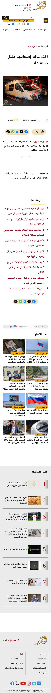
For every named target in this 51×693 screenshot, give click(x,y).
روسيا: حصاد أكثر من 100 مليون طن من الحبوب (37, 412)
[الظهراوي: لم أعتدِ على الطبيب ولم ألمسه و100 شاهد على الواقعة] (14, 427)
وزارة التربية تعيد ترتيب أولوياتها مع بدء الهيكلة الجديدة (14, 413)
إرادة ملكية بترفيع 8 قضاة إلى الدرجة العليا (17, 484)
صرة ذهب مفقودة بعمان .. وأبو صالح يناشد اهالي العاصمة (16, 500)
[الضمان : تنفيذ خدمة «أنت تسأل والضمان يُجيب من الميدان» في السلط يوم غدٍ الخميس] (34, 533)
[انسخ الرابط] (8, 132)
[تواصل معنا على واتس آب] (18, 24)
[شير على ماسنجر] (17, 132)
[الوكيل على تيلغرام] (34, 683)
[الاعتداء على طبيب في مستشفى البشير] (34, 582)
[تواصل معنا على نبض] (28, 24)
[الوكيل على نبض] (39, 683)
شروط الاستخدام (39, 668)
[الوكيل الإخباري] (39, 6)
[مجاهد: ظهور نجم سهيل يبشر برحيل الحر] (34, 565)
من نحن (43, 654)
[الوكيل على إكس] (17, 683)
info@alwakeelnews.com (14, 668)
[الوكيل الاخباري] (40, 640)
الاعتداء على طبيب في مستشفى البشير (17, 582)
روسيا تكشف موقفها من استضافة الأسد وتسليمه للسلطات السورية (15, 359)
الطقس (16, 30)
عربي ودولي (41, 353)
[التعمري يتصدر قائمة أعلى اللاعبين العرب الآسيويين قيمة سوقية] (34, 516)
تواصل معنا (41, 663)
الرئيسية (44, 46)
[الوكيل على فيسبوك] (12, 683)
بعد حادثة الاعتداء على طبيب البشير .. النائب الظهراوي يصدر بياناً (17, 598)
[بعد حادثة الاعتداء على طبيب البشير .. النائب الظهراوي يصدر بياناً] (34, 598)
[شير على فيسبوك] (26, 132)
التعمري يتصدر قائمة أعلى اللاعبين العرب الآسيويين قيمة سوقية (16, 517)
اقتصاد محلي (29, 30)
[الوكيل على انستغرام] (29, 683)
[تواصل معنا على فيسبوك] (13, 24)
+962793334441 (17, 659)
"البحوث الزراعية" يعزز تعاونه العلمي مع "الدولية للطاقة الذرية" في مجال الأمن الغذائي (25, 267)
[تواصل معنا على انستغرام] (23, 24)
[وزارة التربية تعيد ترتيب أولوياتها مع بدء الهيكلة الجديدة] (14, 400)
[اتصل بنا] (8, 24)
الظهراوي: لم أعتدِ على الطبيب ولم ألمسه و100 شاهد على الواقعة (14, 440)
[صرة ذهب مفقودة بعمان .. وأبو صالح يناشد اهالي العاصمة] (34, 500)
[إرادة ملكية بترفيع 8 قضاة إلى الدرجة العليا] (34, 484)
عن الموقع (42, 659)
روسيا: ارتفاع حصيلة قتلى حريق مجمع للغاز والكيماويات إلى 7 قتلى (37, 359)
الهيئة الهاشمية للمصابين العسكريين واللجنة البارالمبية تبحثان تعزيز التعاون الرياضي (14, 386)
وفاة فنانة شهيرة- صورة (15, 549)
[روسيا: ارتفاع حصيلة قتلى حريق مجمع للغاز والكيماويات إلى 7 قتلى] (37, 346)
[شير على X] (21, 132)
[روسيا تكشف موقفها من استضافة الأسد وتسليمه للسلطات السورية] (14, 346)
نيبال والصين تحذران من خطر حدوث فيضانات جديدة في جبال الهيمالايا (37, 386)
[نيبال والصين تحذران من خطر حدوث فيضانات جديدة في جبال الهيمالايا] (37, 373)
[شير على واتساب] (13, 132)
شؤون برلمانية (17, 434)
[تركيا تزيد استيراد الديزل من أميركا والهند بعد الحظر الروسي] (37, 427)
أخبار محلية (43, 30)
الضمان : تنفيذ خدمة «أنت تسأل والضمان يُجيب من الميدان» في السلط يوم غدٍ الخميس (15, 532)
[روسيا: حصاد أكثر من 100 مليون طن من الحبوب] (37, 400)
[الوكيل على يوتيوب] (23, 683)
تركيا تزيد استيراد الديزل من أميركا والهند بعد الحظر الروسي (37, 440)
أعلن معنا (42, 672)
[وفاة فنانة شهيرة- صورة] (34, 549)
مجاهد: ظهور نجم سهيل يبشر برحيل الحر (15, 565)
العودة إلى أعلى (10, 640)
